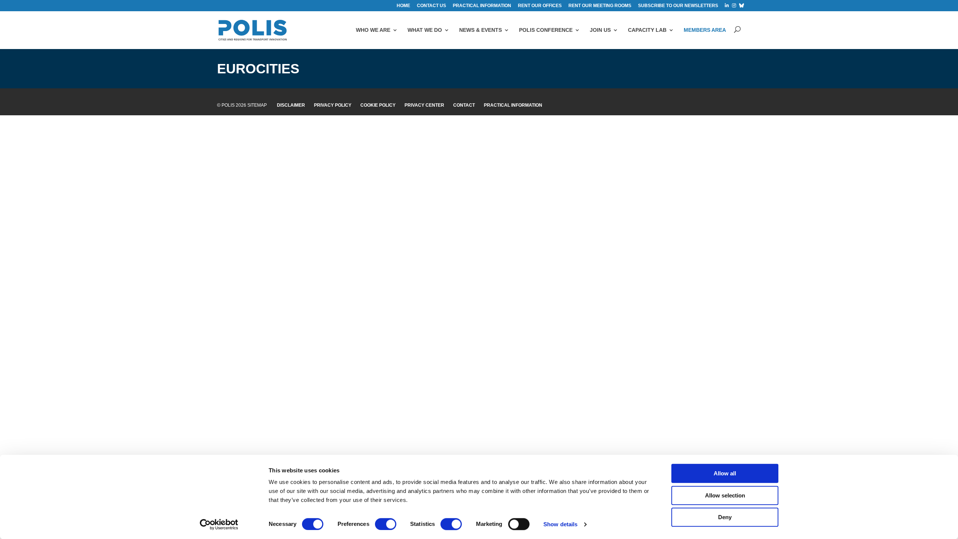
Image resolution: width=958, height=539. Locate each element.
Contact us (431, 5)
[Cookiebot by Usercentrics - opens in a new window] (219, 524)
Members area (705, 30)
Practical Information (513, 105)
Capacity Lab (647, 30)
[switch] (385, 524)
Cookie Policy (378, 105)
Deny (725, 517)
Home (403, 5)
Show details (560, 524)
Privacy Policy (332, 105)
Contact (464, 105)
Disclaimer (291, 105)
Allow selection (725, 495)
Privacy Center (424, 105)
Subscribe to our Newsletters (678, 5)
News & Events (480, 30)
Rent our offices (540, 5)
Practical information (482, 5)
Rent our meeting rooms (599, 5)
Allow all (725, 473)
